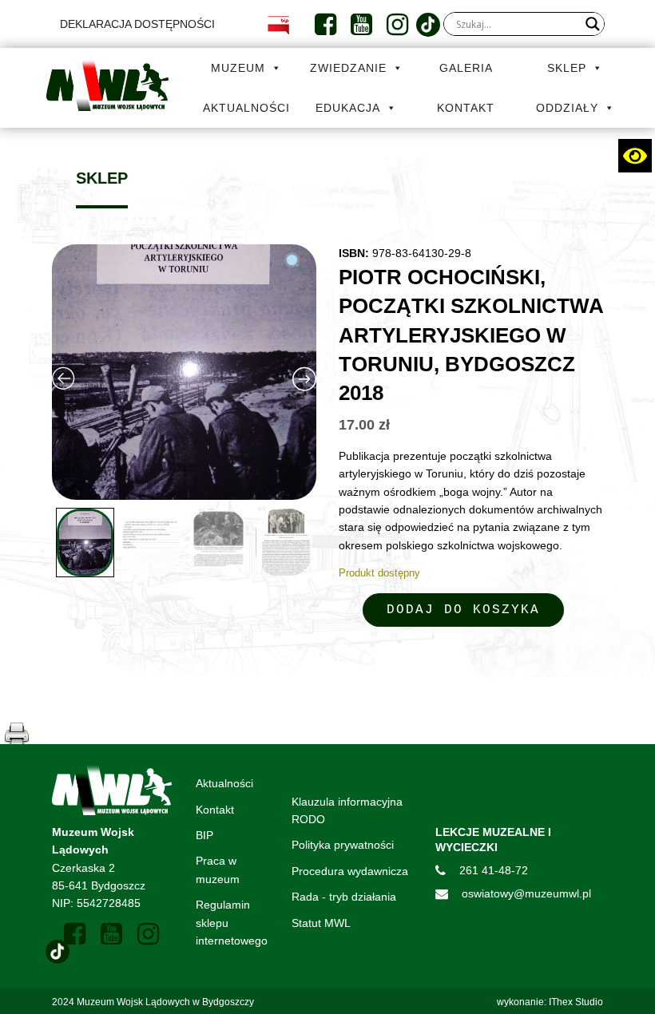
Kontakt (465, 107)
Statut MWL (321, 923)
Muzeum (238, 67)
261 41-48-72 (493, 870)
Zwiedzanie (348, 67)
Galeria (466, 67)
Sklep (566, 67)
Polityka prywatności (343, 844)
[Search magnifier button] (593, 24)
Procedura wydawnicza (350, 871)
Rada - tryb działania (344, 896)
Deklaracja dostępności (137, 24)
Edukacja (348, 107)
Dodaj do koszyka (463, 610)
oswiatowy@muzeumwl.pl (526, 893)
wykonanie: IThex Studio (550, 1002)
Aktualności (246, 107)
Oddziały (567, 107)
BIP (204, 835)
